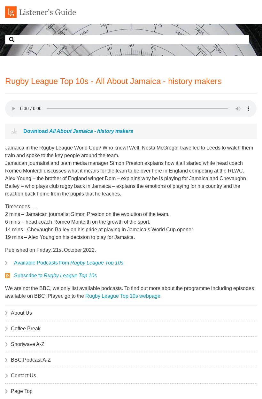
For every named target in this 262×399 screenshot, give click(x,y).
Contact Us (23, 375)
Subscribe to (55, 275)
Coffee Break (26, 328)
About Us (21, 313)
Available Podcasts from (68, 262)
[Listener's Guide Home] (40, 16)
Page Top (22, 391)
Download (78, 131)
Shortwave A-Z (27, 344)
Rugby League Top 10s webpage (122, 296)
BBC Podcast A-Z (31, 360)
